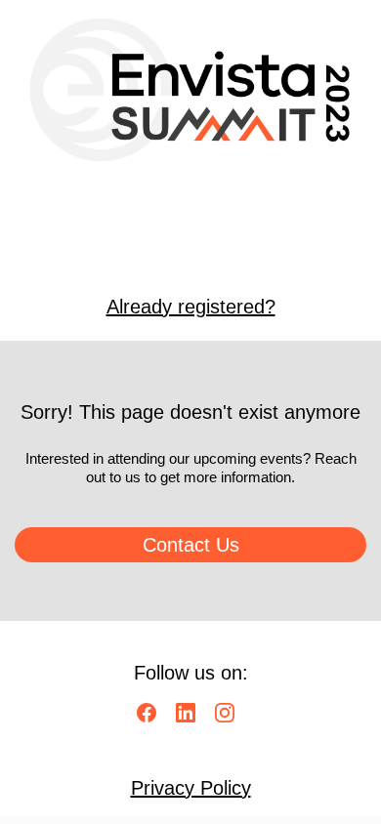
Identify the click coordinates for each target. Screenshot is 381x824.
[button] (151, 719)
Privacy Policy (191, 788)
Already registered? (190, 306)
